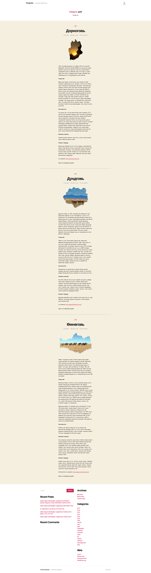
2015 (78, 510)
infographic (80, 528)
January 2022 (81, 498)
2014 (78, 508)
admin (67, 35)
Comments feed (82, 558)
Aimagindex (29, 3)
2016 (78, 512)
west (78, 545)
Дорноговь (75, 30)
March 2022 (80, 496)
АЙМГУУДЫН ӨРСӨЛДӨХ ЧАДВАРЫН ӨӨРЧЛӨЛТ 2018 (56, 506)
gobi (75, 26)
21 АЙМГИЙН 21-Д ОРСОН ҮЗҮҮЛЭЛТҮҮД (52, 509)
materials (80, 530)
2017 (78, 514)
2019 (78, 518)
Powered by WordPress (56, 569)
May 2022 (80, 494)
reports (79, 538)
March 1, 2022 (75, 35)
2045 (78, 520)
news (78, 534)
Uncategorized (81, 543)
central (79, 522)
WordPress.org (81, 560)
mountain (80, 532)
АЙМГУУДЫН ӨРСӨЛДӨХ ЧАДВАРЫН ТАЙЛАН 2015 (55, 517)
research (79, 540)
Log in (79, 554)
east (78, 524)
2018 (78, 516)
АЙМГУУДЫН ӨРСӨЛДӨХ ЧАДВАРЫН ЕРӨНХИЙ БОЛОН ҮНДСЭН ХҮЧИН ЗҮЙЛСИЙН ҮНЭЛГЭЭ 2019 (55, 502)
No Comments (84, 35)
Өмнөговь (75, 324)
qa (78, 536)
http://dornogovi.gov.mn (72, 159)
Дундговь (75, 178)
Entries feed (80, 556)
